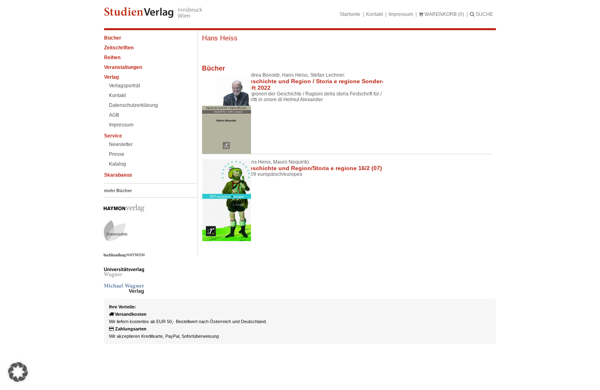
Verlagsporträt (124, 86)
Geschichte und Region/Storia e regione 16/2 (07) (313, 168)
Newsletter (121, 144)
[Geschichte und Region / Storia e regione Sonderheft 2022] (220, 112)
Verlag (111, 77)
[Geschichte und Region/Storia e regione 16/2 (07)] (220, 200)
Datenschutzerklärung (133, 105)
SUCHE (483, 14)
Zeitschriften (118, 48)
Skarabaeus (118, 175)
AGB (114, 115)
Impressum (401, 14)
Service (113, 136)
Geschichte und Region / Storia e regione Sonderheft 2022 (314, 84)
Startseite (350, 14)
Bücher (112, 38)
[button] (18, 372)
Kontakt (374, 14)
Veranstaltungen (123, 67)
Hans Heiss (220, 38)
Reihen (112, 57)
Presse (116, 154)
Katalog (117, 164)
